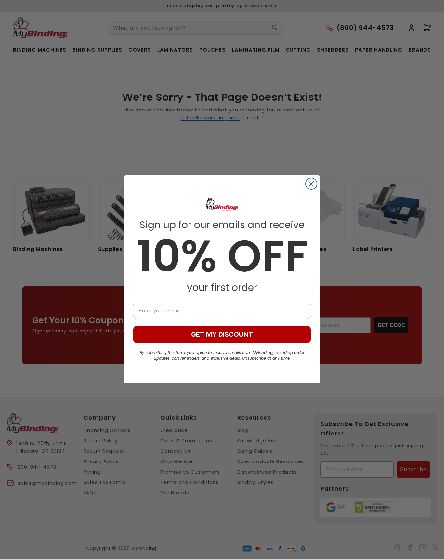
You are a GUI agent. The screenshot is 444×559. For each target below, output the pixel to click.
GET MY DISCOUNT (222, 334)
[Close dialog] (311, 183)
